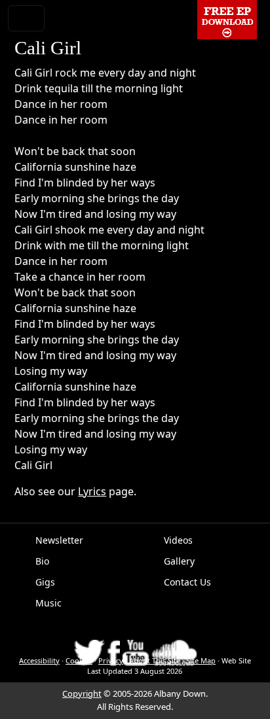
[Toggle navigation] (26, 18)
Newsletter (59, 540)
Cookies (79, 660)
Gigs (45, 582)
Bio (42, 561)
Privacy (110, 660)
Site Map (201, 660)
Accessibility (39, 660)
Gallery (179, 561)
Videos (178, 540)
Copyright (82, 693)
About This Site (154, 660)
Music (48, 603)
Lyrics (92, 491)
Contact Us (187, 582)
